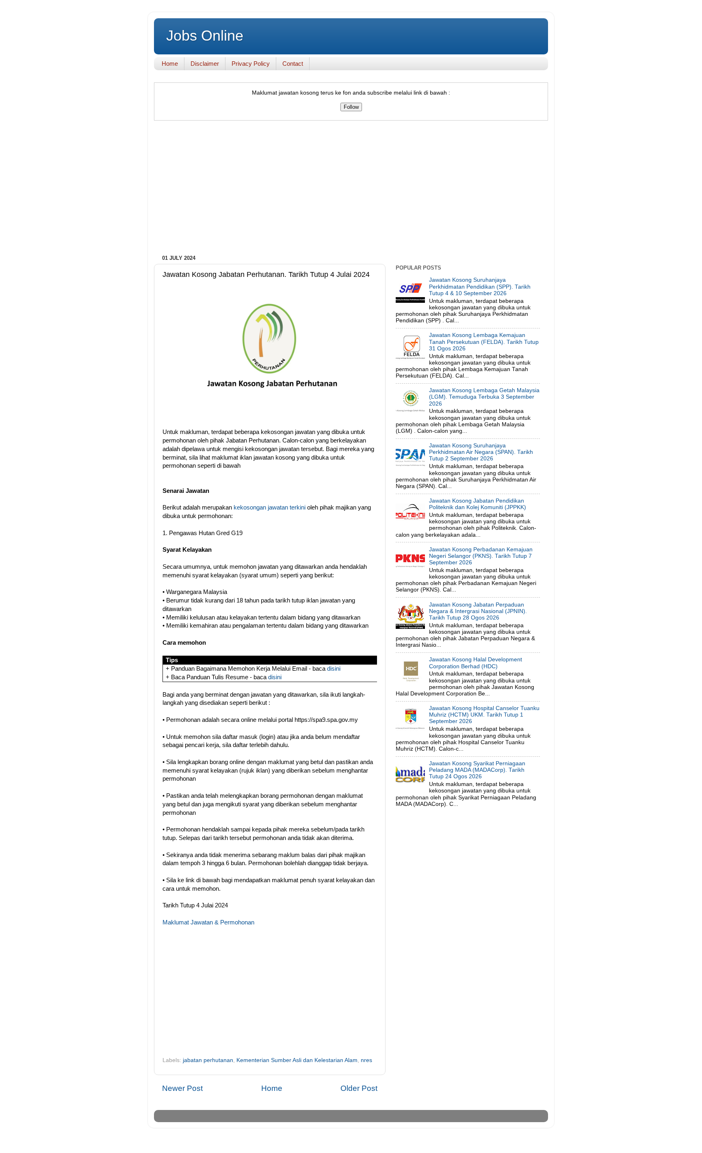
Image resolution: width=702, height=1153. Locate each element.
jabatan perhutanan (208, 1060)
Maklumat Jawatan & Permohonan (208, 922)
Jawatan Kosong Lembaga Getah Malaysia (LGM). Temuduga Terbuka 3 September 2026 (484, 396)
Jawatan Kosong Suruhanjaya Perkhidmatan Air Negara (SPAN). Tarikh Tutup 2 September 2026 (481, 452)
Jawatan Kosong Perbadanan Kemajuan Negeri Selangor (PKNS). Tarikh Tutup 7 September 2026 (481, 556)
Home (170, 63)
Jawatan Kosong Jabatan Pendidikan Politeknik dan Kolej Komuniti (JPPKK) (477, 504)
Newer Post (182, 1088)
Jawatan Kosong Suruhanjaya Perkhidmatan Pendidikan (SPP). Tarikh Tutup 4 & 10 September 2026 (480, 286)
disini (333, 668)
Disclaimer (205, 63)
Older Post (358, 1088)
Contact (292, 63)
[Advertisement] (351, 189)
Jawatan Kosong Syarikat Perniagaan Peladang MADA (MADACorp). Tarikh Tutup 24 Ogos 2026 (477, 769)
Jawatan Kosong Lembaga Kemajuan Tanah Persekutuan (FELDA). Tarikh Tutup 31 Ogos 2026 (484, 341)
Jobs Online (204, 35)
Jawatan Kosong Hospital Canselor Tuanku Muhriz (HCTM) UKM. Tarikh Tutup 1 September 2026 (484, 714)
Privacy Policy (251, 63)
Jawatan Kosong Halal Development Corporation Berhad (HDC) (475, 662)
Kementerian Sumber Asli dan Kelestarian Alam (297, 1060)
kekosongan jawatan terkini (270, 507)
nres (366, 1060)
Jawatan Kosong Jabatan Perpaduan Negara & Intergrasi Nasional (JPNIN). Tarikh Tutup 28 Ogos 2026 (478, 611)
